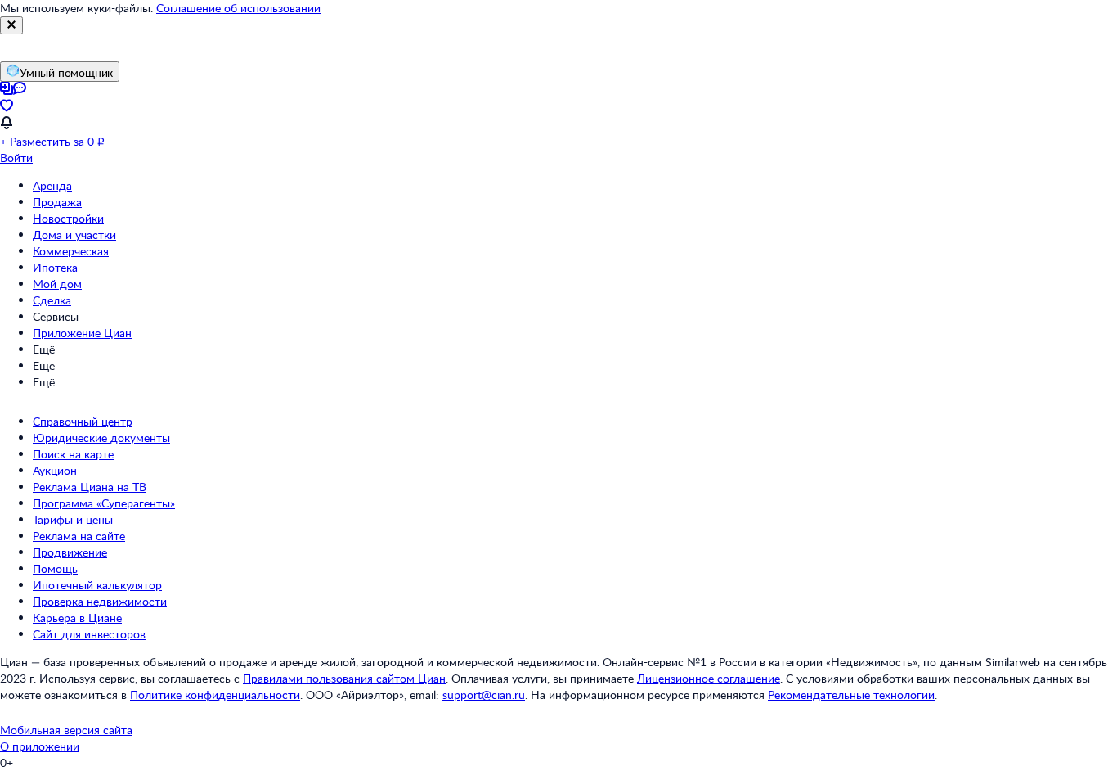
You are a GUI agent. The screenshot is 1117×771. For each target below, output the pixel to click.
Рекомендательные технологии (851, 694)
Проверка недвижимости (100, 601)
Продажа (57, 202)
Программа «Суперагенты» (104, 503)
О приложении (39, 746)
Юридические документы (101, 437)
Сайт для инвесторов (89, 634)
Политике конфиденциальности (215, 694)
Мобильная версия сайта (66, 729)
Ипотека (55, 267)
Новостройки (68, 218)
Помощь (55, 568)
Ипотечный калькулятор (97, 585)
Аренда (52, 185)
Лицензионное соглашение (708, 678)
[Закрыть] (11, 25)
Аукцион (55, 470)
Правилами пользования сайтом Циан (344, 678)
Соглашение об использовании (238, 8)
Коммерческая (71, 251)
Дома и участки (74, 234)
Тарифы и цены (73, 519)
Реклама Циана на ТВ (89, 486)
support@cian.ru (483, 694)
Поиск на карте (73, 454)
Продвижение (70, 552)
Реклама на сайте (79, 535)
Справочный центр (82, 421)
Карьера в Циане (77, 617)
